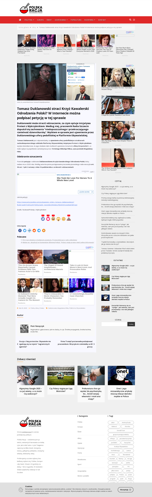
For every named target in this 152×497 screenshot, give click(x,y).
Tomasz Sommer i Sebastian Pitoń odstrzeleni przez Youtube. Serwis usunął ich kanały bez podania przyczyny (117, 250)
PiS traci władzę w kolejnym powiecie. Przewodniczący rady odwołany (50, 240)
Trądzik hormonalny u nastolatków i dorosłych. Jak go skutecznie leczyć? (117, 243)
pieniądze (115, 467)
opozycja (115, 463)
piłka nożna (115, 471)
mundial (112, 459)
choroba (127, 426)
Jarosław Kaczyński (126, 438)
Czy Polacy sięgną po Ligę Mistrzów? (114, 193)
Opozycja (81, 448)
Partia (33, 308)
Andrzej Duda (126, 422)
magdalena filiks (63, 308)
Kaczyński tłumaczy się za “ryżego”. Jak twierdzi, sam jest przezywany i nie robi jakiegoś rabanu (115, 226)
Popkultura (76, 20)
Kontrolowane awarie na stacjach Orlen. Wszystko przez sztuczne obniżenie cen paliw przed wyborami (117, 235)
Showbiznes (82, 459)
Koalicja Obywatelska (121, 446)
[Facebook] (20, 230)
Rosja (130, 479)
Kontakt (102, 20)
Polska (42, 308)
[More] (43, 230)
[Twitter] (24, 230)
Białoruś (114, 426)
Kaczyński (127, 443)
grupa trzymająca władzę (121, 434)
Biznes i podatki (83, 476)
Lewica (128, 450)
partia (128, 463)
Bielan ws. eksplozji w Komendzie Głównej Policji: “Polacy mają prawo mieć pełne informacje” (58, 242)
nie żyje (129, 459)
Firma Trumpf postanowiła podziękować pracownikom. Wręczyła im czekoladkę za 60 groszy (75, 344)
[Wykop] (29, 230)
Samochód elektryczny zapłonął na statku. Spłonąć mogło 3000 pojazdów (116, 219)
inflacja (112, 438)
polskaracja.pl (27, 432)
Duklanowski (52, 308)
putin (121, 479)
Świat (49, 20)
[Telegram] (39, 230)
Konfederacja (115, 450)
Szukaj (118, 320)
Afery (37, 308)
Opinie (80, 443)
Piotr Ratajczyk (37, 326)
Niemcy (121, 459)
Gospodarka (60, 20)
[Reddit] (34, 230)
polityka (112, 475)
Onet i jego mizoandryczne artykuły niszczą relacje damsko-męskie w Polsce (116, 212)
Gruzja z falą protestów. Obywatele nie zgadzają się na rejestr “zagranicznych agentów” (35, 344)
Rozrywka (88, 20)
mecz (113, 455)
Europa (40, 20)
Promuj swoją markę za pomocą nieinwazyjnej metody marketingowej (117, 199)
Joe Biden (114, 443)
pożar (130, 475)
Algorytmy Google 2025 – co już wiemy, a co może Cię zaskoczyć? (117, 187)
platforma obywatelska (77, 308)
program (112, 479)
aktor (113, 422)
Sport (79, 464)
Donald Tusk (121, 430)
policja (128, 471)
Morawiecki (126, 455)
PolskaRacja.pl (30, 6)
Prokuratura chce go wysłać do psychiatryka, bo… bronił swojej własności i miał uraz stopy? (117, 205)
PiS (129, 467)
